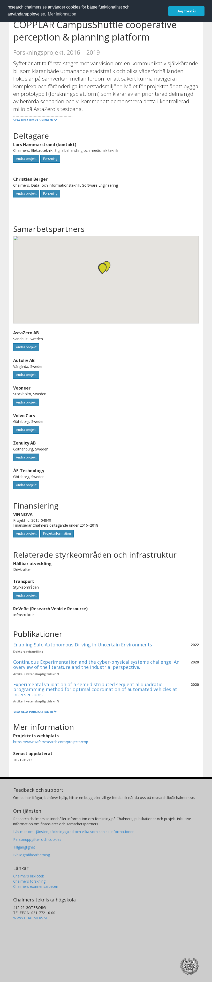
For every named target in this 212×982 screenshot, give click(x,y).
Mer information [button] (62, 14)
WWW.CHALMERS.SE (30, 917)
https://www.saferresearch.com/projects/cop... (51, 741)
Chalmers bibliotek (28, 876)
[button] (102, 268)
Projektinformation (57, 533)
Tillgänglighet (24, 847)
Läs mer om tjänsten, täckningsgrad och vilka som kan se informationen (73, 831)
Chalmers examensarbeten (35, 886)
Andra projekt (26, 158)
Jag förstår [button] (186, 11)
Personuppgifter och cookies (37, 839)
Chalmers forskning (29, 881)
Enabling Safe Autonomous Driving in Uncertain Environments (82, 645)
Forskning (50, 158)
